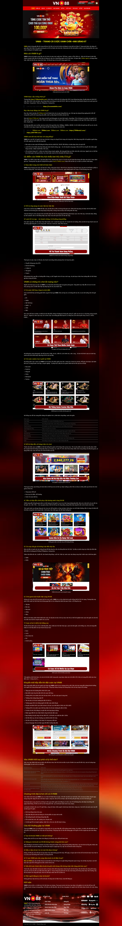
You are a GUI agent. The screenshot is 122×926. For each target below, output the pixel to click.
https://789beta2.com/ (77, 130)
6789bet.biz (41, 113)
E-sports (49, 8)
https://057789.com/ (34, 132)
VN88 (33, 8)
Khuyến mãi (87, 8)
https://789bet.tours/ (59, 161)
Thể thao (68, 8)
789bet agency (85, 58)
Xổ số (80, 8)
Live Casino (56, 8)
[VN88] (61, 3)
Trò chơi (75, 8)
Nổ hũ (62, 8)
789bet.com (36, 130)
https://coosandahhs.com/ (52, 106)
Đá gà (43, 8)
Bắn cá (38, 8)
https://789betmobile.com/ (39, 99)
